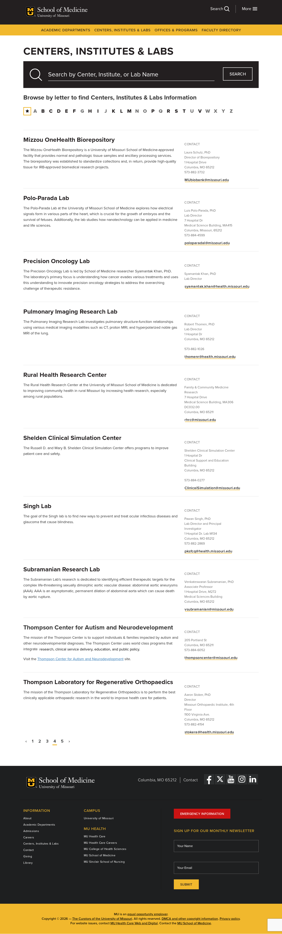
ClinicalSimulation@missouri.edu (212, 488)
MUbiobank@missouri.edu (207, 180)
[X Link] (220, 779)
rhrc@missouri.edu (200, 420)
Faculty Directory (221, 30)
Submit (186, 884)
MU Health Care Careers (100, 843)
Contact (190, 780)
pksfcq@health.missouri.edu (208, 551)
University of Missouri (99, 818)
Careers (28, 837)
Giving (27, 856)
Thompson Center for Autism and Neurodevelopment (80, 659)
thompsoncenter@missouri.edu (211, 658)
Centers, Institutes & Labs (122, 30)
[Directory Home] (27, 111)
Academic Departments (65, 30)
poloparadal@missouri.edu (207, 243)
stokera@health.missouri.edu (209, 732)
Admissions (31, 831)
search (238, 74)
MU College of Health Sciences (105, 849)
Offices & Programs (176, 30)
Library (28, 863)
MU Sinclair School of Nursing (104, 862)
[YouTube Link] (231, 779)
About (27, 818)
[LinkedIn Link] (253, 779)
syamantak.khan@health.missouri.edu (217, 286)
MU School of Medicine (100, 855)
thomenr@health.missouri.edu (210, 357)
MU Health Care (94, 836)
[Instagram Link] (242, 779)
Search (217, 8)
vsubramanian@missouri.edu (209, 609)
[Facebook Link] (209, 779)
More (247, 8)
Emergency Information (202, 814)
